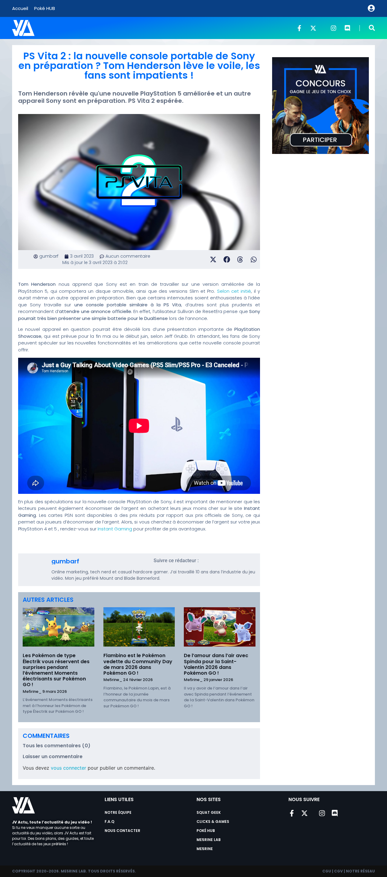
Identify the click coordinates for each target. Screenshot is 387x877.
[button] (372, 28)
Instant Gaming (115, 529)
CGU (326, 871)
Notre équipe (118, 812)
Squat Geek (209, 812)
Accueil (20, 8)
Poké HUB (44, 8)
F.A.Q (109, 821)
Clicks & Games (213, 821)
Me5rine (205, 848)
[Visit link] (35, 557)
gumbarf (65, 561)
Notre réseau (360, 871)
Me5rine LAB (209, 839)
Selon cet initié (234, 291)
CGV (338, 871)
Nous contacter (122, 830)
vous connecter (68, 768)
